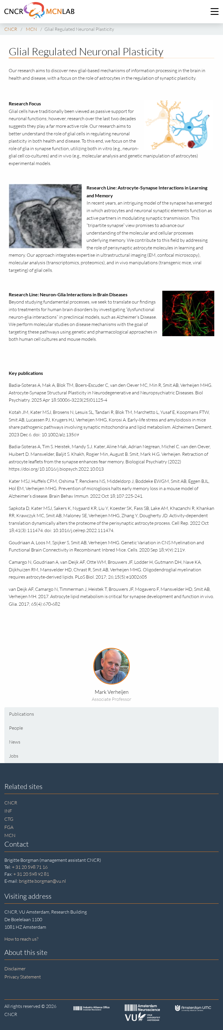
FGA (8, 827)
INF (8, 811)
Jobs (13, 756)
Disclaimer (15, 969)
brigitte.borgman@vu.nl (42, 881)
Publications (21, 714)
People (16, 728)
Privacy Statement (22, 977)
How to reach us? (21, 939)
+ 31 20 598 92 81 (31, 874)
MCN (9, 835)
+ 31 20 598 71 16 (30, 867)
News (14, 742)
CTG (8, 819)
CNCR (10, 803)
